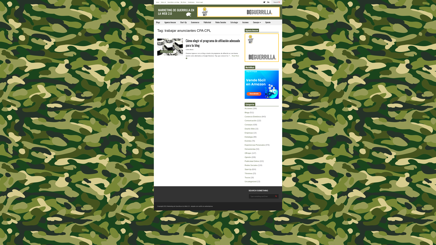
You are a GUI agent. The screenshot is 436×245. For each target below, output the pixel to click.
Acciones (245, 22)
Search (276, 2)
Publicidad (207, 22)
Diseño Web (250, 129)
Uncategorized (250, 182)
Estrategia (234, 22)
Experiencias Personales (255, 145)
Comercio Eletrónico (253, 117)
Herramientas (250, 149)
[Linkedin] (268, 2)
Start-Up (183, 22)
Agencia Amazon (170, 22)
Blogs (158, 22)
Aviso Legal (199, 2)
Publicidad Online (166, 51)
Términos (248, 173)
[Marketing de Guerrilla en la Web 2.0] (175, 13)
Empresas (249, 133)
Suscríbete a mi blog (173, 2)
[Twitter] (264, 2)
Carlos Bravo (189, 49)
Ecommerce (195, 22)
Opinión (267, 22)
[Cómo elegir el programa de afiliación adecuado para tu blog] (170, 47)
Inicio (157, 2)
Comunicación (250, 121)
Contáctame (191, 2)
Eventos (248, 141)
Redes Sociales (221, 22)
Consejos (256, 22)
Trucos (247, 178)
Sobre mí (163, 2)
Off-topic (248, 153)
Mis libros (183, 2)
